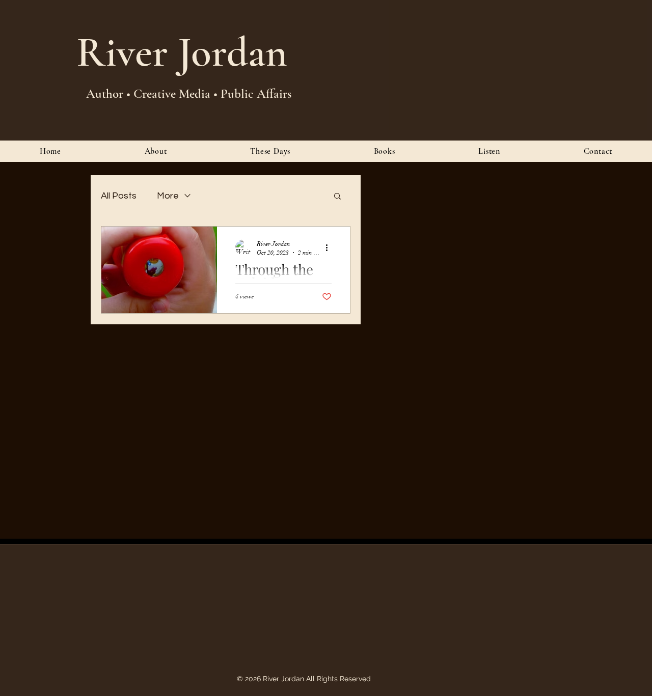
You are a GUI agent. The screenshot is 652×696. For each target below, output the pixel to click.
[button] (337, 196)
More (168, 196)
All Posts (119, 196)
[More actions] (330, 247)
